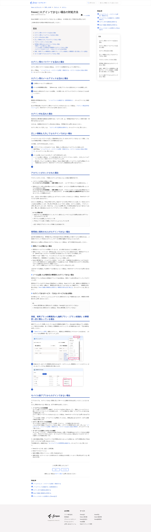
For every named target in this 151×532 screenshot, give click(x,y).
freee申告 (96, 514)
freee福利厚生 (98, 519)
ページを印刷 (86, 15)
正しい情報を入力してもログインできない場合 (48, 39)
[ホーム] (38, 2)
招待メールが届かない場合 (42, 46)
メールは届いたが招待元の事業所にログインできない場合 (51, 47)
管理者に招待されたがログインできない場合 (47, 44)
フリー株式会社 (68, 514)
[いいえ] (65, 469)
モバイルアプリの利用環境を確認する (59, 443)
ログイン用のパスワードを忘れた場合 (45, 32)
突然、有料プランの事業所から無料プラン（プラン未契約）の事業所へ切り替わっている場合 (61, 51)
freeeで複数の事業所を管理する (42, 493)
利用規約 (66, 517)
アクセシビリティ (69, 521)
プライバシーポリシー (70, 519)
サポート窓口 (58, 473)
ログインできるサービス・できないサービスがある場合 (51, 49)
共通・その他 (47, 7)
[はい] (56, 469)
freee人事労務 (83, 517)
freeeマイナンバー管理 (86, 524)
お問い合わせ (92, 2)
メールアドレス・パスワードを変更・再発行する (47, 483)
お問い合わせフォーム (70, 524)
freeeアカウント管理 (40, 331)
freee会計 (82, 514)
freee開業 (82, 521)
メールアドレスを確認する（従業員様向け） (61, 100)
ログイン (64, 7)
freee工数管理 (98, 517)
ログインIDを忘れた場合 (41, 37)
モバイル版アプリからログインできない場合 (47, 53)
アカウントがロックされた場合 (43, 42)
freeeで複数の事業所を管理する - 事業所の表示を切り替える (56, 287)
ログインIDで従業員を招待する (59, 127)
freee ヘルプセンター (36, 7)
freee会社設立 (83, 519)
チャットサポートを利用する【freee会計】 (45, 496)
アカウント (56, 7)
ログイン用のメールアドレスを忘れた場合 (47, 35)
